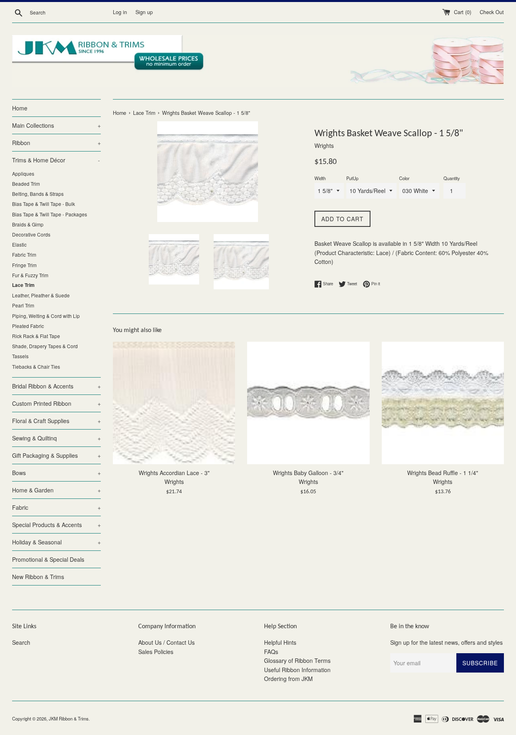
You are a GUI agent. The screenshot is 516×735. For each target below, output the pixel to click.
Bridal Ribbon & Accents (56, 386)
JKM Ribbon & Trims (69, 718)
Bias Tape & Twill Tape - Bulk (43, 203)
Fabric (56, 507)
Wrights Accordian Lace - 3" (174, 473)
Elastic (19, 244)
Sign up (144, 12)
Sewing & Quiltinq (56, 438)
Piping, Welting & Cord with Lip (46, 315)
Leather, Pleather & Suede (41, 295)
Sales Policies (155, 652)
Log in (120, 12)
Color (404, 178)
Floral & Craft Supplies (56, 421)
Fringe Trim (24, 265)
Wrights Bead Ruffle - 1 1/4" (442, 473)
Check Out (492, 12)
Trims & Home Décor (56, 160)
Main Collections (56, 125)
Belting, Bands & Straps (38, 193)
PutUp (352, 178)
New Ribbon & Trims (38, 577)
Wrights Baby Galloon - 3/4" (308, 473)
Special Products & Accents (56, 525)
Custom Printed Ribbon (56, 403)
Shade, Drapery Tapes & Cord (45, 346)
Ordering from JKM (288, 679)
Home (19, 108)
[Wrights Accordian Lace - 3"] (174, 403)
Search (21, 642)
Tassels (20, 356)
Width (320, 178)
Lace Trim (23, 285)
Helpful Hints (280, 642)
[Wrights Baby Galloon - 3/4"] (308, 403)
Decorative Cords (31, 234)
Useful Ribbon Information (297, 670)
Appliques (23, 173)
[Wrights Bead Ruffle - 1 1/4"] (443, 403)
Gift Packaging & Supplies (56, 455)
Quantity (451, 178)
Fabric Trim (24, 254)
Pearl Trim (23, 305)
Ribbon (56, 143)
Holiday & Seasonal (56, 542)
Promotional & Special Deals (48, 559)
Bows (56, 473)
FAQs (271, 652)
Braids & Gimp (28, 224)
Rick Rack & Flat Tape (36, 335)
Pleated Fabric (28, 325)
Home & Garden (56, 490)
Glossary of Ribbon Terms (297, 660)
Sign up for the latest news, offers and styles (446, 642)
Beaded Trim (26, 183)
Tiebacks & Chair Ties (36, 366)
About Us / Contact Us (166, 642)
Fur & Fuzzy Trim (30, 275)
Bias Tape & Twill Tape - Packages (49, 214)
